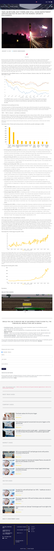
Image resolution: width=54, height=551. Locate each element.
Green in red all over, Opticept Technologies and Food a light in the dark (33, 507)
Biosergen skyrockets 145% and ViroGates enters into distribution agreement (33, 498)
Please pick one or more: (8, 349)
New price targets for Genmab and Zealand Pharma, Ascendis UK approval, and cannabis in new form (33, 460)
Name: (3, 354)
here (15, 377)
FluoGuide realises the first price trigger (26, 413)
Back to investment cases (11, 519)
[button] (52, 6)
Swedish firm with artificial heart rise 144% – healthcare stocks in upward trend (33, 490)
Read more (18, 417)
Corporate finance (21, 526)
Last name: (4, 359)
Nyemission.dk (8, 331)
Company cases (8, 404)
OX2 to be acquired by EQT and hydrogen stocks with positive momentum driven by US (32, 452)
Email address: (5, 363)
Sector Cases (7, 481)
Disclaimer (4, 288)
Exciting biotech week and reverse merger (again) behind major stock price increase (33, 469)
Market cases (8, 442)
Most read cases (9, 394)
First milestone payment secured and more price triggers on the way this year (33, 422)
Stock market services (22, 529)
